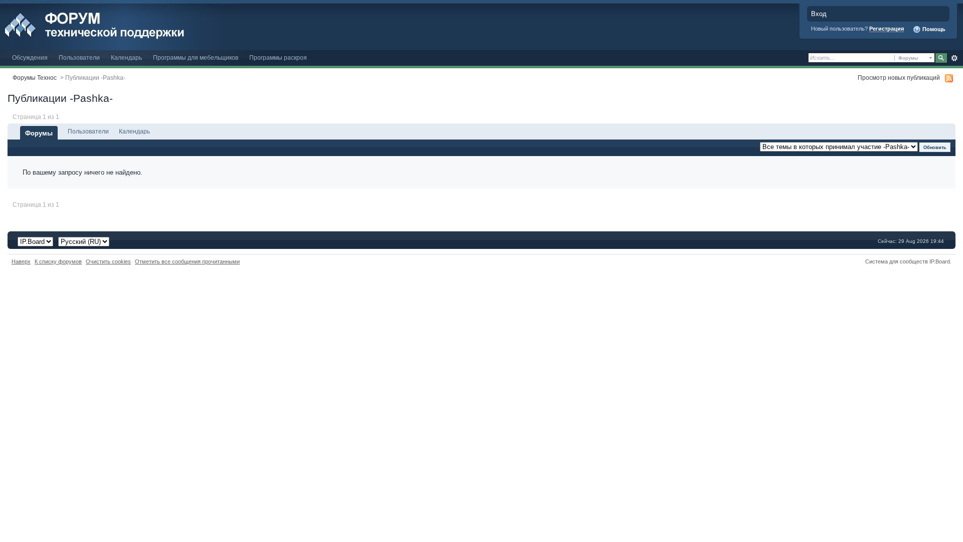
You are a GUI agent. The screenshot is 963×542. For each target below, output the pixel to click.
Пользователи (79, 57)
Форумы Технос (35, 77)
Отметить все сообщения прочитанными (187, 261)
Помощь (933, 29)
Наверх (21, 261)
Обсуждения (30, 57)
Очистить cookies (108, 261)
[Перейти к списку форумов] (116, 24)
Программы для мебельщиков (195, 57)
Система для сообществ (896, 261)
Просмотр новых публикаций (899, 77)
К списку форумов (58, 261)
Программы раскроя (278, 57)
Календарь (126, 57)
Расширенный (954, 58)
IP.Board (939, 261)
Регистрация (886, 29)
